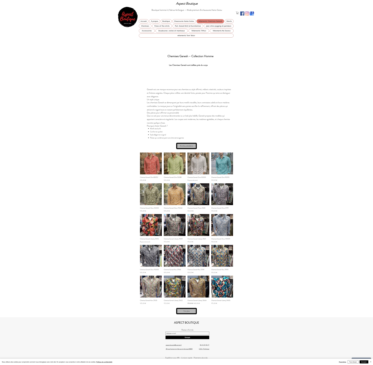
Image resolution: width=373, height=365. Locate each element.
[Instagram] (247, 13)
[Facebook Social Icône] (242, 13)
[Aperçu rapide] (151, 163)
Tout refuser (353, 362)
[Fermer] (371, 361)
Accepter (364, 362)
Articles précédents (186, 146)
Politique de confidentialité (104, 362)
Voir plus (186, 311)
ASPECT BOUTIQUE (186, 323)
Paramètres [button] (342, 362)
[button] (237, 12)
